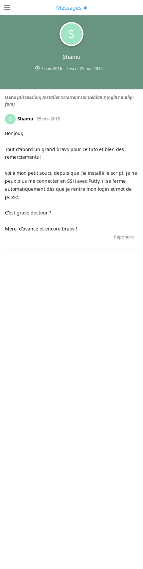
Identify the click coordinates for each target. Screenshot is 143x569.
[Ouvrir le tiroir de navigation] (6, 7)
